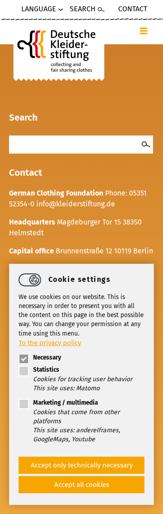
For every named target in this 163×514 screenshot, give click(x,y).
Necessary (47, 357)
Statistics (46, 370)
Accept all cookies (81, 485)
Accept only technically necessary (82, 465)
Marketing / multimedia (65, 403)
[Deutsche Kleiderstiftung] (59, 49)
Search (83, 9)
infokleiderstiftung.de (75, 204)
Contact (132, 9)
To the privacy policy (50, 343)
